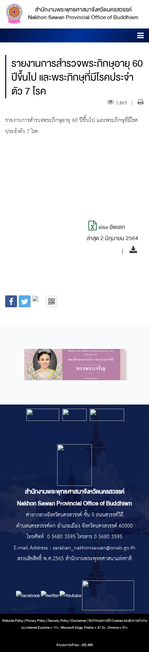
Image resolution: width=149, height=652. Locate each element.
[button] (140, 36)
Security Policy (58, 621)
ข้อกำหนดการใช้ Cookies (105, 621)
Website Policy (13, 621)
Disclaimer (79, 621)
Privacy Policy (36, 621)
